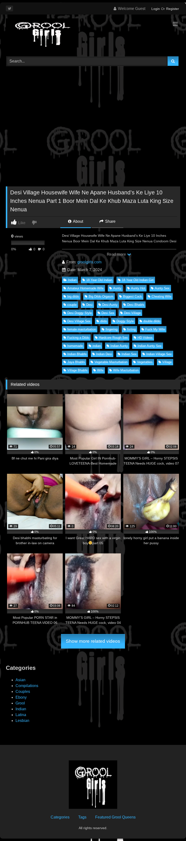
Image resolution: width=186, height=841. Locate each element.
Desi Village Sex (79, 321)
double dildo (151, 321)
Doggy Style (125, 321)
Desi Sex (107, 313)
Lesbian (22, 721)
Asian (20, 680)
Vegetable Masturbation (110, 362)
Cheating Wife (161, 296)
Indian (72, 280)
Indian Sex (129, 354)
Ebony (21, 697)
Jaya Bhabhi (76, 362)
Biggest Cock (132, 296)
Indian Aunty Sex (150, 346)
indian (97, 346)
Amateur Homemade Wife (85, 288)
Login (155, 9)
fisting (131, 329)
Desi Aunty (109, 304)
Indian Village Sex (159, 354)
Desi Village (132, 313)
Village (167, 362)
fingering (111, 329)
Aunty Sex (162, 288)
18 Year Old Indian (99, 280)
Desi (89, 304)
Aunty (117, 288)
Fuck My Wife (155, 329)
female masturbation (81, 329)
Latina (21, 715)
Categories (60, 817)
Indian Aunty (119, 346)
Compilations (27, 686)
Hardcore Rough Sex (113, 337)
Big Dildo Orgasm (101, 296)
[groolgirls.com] (93, 33)
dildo (103, 321)
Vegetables (145, 362)
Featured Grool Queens (115, 817)
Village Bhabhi (77, 370)
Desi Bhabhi (135, 304)
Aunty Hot (138, 288)
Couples (23, 691)
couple (72, 304)
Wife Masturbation (126, 370)
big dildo (73, 296)
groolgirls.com (89, 262)
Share (110, 221)
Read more (117, 254)
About (77, 221)
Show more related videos (93, 641)
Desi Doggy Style (79, 313)
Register (172, 9)
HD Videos (145, 337)
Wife (100, 370)
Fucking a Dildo (78, 337)
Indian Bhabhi (76, 354)
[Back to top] (171, 826)
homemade (75, 346)
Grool (20, 703)
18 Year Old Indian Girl (138, 280)
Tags (82, 817)
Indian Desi (104, 354)
